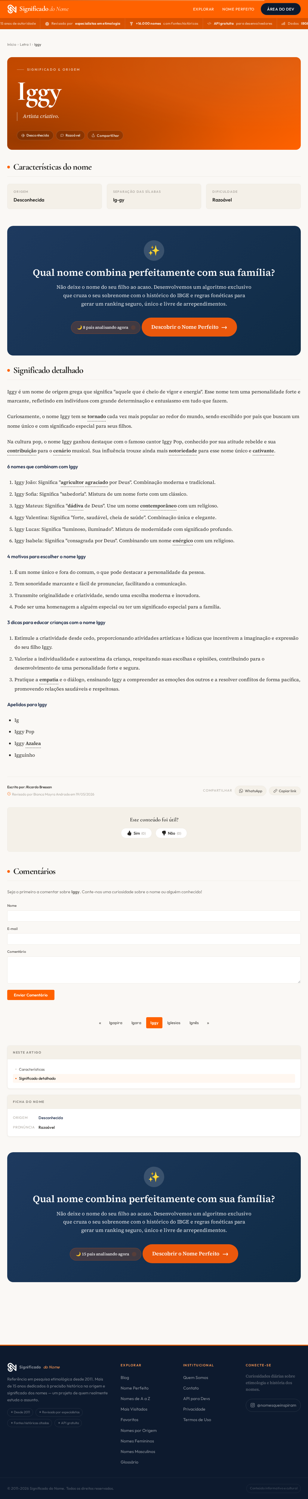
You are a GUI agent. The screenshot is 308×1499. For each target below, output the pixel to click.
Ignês (194, 1022)
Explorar (203, 9)
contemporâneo (158, 505)
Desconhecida (37, 135)
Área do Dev (280, 9)
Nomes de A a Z (135, 1398)
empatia (48, 679)
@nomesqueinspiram (276, 1405)
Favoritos (129, 1419)
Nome (12, 905)
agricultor (72, 482)
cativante (263, 450)
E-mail (12, 928)
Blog (125, 1377)
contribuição (21, 450)
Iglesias (173, 1022)
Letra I (25, 44)
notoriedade (183, 450)
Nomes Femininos (137, 1441)
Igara (136, 1022)
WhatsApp (253, 791)
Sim (140, 833)
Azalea (33, 743)
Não (174, 833)
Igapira (115, 1022)
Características (32, 1069)
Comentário (16, 951)
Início (11, 44)
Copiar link (287, 791)
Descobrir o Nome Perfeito (189, 326)
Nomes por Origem (139, 1430)
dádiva (75, 505)
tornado (97, 416)
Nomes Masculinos (138, 1451)
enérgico (183, 540)
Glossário (129, 1462)
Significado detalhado (37, 1078)
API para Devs (196, 1398)
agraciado (96, 482)
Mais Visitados (134, 1409)
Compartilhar (108, 135)
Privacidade (194, 1409)
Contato (191, 1388)
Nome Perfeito (238, 9)
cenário (62, 450)
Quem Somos (195, 1377)
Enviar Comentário (31, 995)
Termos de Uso (197, 1419)
